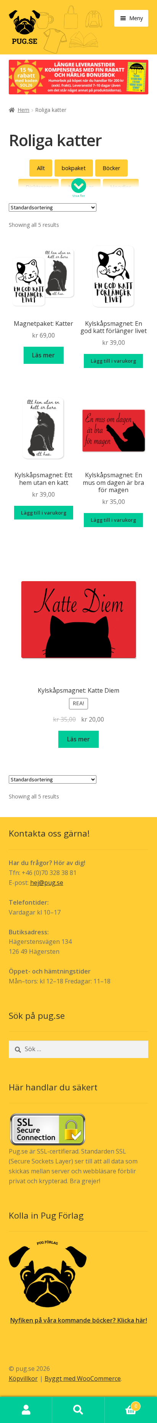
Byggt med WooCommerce (83, 1378)
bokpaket (74, 168)
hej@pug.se (46, 882)
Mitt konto (26, 1410)
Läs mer (43, 355)
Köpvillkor (23, 1378)
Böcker (111, 168)
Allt (41, 168)
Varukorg (121, 1403)
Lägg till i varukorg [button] (113, 360)
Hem (23, 109)
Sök (78, 1410)
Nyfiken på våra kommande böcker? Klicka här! (78, 1320)
